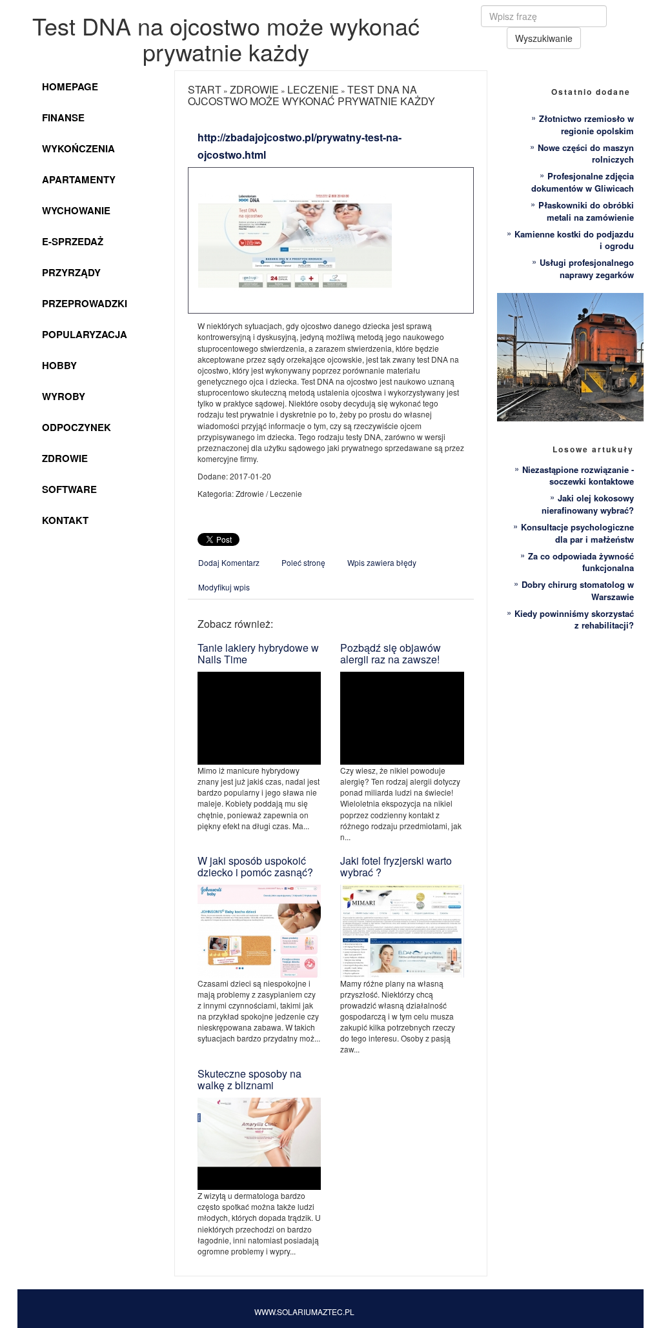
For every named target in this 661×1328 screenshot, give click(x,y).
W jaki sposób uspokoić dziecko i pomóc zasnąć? (255, 866)
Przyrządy (71, 272)
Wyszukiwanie (544, 38)
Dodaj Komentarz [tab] (228, 562)
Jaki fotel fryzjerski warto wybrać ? (396, 866)
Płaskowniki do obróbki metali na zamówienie (586, 211)
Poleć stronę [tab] (303, 562)
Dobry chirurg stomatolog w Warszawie (578, 590)
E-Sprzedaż (72, 241)
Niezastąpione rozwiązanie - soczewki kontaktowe (578, 475)
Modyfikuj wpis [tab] (224, 586)
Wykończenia (78, 148)
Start (204, 89)
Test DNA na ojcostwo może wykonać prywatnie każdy (311, 95)
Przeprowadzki (84, 303)
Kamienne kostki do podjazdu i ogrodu (574, 240)
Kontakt (65, 520)
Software (69, 489)
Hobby (59, 365)
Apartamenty (79, 179)
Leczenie (313, 89)
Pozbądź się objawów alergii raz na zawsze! (390, 653)
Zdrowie (65, 458)
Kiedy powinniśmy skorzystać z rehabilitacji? (574, 619)
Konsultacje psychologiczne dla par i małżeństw (577, 533)
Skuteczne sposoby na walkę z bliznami (249, 1079)
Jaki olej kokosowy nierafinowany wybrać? (588, 504)
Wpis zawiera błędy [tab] (381, 562)
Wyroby (63, 396)
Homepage (70, 86)
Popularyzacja (84, 334)
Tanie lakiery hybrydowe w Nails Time (258, 653)
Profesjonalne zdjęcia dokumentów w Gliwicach (582, 182)
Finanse (63, 117)
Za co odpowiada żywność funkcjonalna (581, 562)
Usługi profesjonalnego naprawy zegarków (587, 268)
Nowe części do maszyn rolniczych (586, 153)
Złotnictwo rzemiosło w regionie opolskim (586, 124)
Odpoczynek (76, 427)
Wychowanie (76, 210)
